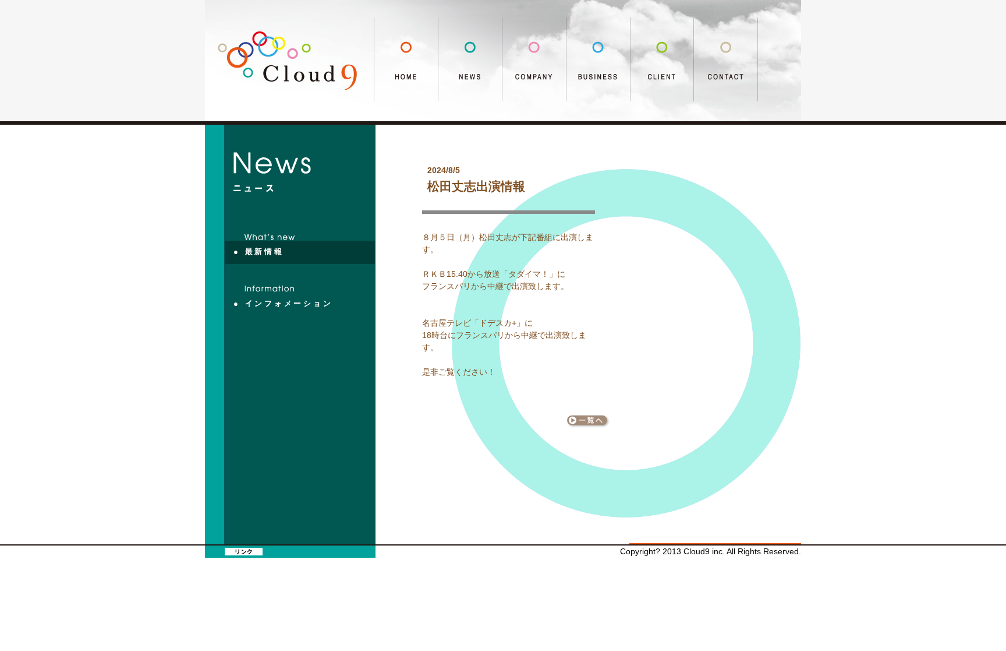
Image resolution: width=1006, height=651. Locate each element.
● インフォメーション (283, 304)
